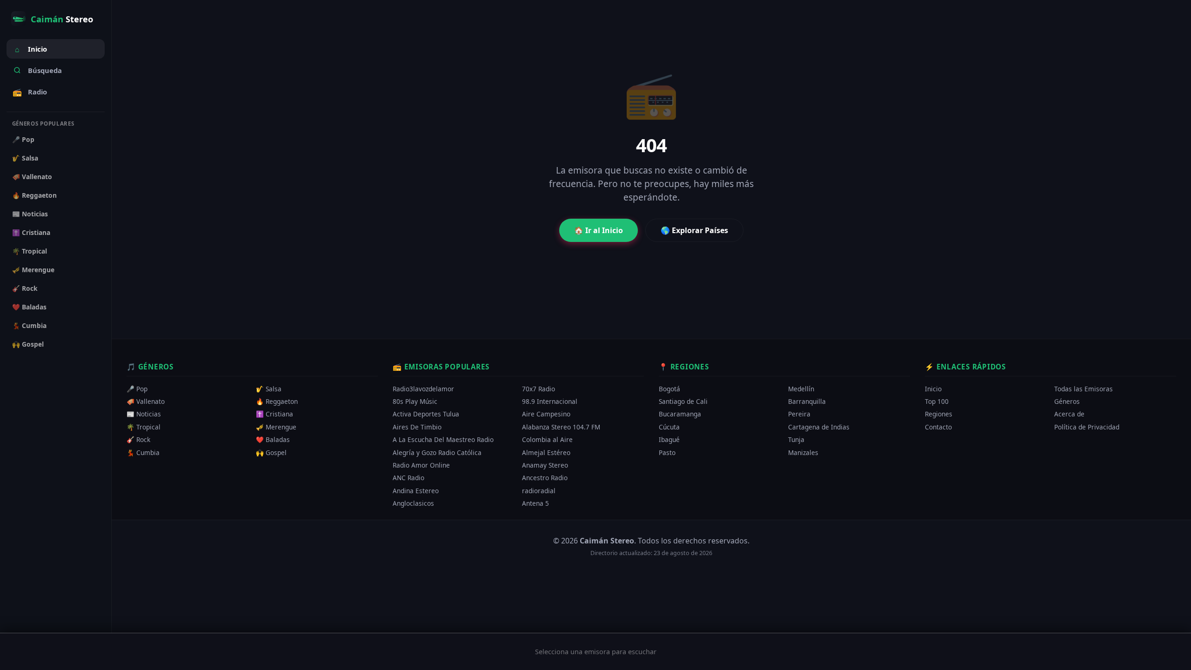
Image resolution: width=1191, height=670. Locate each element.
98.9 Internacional (549, 401)
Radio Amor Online (421, 465)
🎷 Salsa (25, 158)
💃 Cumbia (29, 325)
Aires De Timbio (417, 426)
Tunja (796, 440)
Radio (30, 92)
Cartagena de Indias (819, 426)
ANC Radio (408, 478)
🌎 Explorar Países (694, 230)
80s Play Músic (415, 401)
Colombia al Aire (547, 440)
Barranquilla (807, 401)
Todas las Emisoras (1083, 388)
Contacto (938, 426)
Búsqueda (45, 70)
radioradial (538, 490)
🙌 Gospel (28, 344)
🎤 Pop (23, 139)
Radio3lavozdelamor (423, 388)
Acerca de (1069, 414)
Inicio (31, 49)
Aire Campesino (546, 414)
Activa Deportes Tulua (426, 414)
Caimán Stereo (607, 541)
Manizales (803, 452)
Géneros (1067, 401)
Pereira (799, 414)
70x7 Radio (538, 388)
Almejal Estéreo (546, 452)
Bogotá (669, 388)
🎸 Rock (25, 288)
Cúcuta (669, 426)
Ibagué (669, 440)
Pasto (667, 452)
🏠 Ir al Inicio (598, 230)
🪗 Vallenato (32, 176)
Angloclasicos (413, 503)
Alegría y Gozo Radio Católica (437, 452)
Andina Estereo (416, 490)
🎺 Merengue (33, 269)
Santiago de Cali (683, 401)
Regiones (938, 414)
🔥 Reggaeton (34, 195)
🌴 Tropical (29, 251)
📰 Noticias (30, 213)
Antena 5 (535, 503)
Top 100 (937, 401)
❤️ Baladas (29, 306)
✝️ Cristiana (31, 232)
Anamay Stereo (545, 465)
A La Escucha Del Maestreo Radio (443, 440)
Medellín (801, 388)
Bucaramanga (680, 414)
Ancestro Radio (545, 478)
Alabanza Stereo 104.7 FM (561, 426)
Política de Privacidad (1086, 426)
